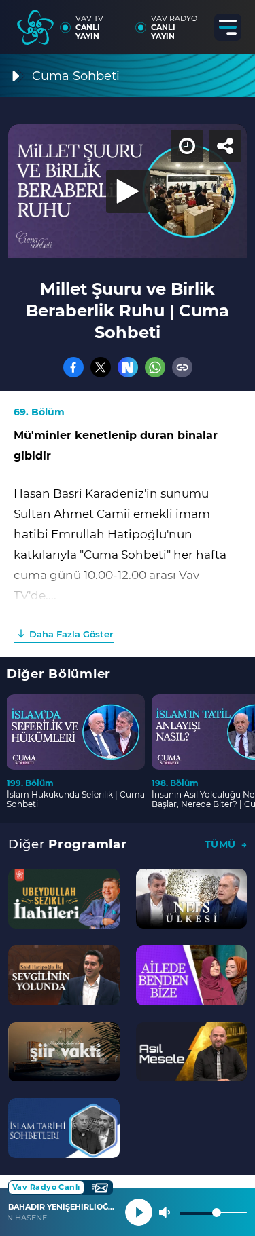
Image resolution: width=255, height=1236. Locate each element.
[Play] (128, 618)
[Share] (233, 21)
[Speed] (195, 21)
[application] (127, 618)
